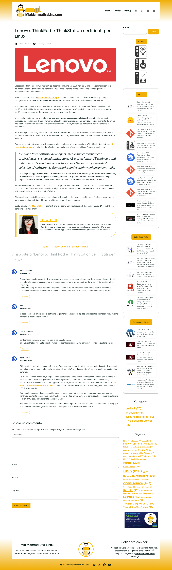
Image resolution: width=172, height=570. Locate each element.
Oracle (140, 487)
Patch (148, 487)
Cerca (126, 27)
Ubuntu (147, 503)
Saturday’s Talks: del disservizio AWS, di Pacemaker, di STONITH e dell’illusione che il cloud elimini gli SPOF (146, 249)
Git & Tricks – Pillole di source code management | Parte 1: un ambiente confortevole (146, 192)
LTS (145, 472)
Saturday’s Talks (141, 237)
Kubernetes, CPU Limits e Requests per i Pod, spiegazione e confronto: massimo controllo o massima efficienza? (145, 157)
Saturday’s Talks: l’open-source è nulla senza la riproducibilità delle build (145, 274)
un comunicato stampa (48, 97)
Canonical (140, 443)
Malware (129, 476)
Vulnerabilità (131, 507)
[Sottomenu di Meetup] (132, 10)
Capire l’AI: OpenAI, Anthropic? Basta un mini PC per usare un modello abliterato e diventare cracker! (145, 106)
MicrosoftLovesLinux (131, 479)
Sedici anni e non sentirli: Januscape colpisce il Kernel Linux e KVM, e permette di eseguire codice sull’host (145, 370)
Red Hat (131, 490)
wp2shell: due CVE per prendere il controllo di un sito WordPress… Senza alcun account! (146, 333)
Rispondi (25, 296)
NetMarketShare (37, 206)
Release (146, 490)
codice (137, 447)
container (147, 447)
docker (138, 453)
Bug (127, 443)
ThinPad (84, 247)
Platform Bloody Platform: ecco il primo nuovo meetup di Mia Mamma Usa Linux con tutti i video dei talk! (146, 219)
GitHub (141, 41)
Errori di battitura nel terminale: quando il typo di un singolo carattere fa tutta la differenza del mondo (145, 205)
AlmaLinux (136, 441)
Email (15, 477)
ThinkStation (73, 247)
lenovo (56, 247)
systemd (137, 500)
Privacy (134, 556)
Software (146, 497)
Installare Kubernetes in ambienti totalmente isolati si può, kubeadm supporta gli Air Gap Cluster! (146, 181)
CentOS (152, 444)
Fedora (149, 453)
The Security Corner (141, 322)
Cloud (127, 447)
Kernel (131, 463)
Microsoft (145, 475)
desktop (127, 453)
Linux (63, 247)
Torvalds (130, 503)
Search (153, 32)
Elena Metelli (48, 220)
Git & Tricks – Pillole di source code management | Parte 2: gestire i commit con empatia (146, 169)
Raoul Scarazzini (22, 553)
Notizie (46, 247)
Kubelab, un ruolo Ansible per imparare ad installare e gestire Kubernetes (146, 145)
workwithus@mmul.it (145, 553)
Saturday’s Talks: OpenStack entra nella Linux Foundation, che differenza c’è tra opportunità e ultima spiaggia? (144, 287)
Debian (144, 450)
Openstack (129, 487)
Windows (146, 507)
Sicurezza (131, 496)
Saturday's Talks (140, 416)
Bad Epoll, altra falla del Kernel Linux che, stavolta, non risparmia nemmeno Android (146, 344)
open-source (137, 483)
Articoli (141, 94)
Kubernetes (132, 466)
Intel (135, 459)
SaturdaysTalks (147, 494)
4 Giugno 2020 (25, 308)
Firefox (127, 456)
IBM (126, 459)
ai (126, 440)
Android (146, 441)
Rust (135, 494)
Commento (17, 434)
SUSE (126, 500)
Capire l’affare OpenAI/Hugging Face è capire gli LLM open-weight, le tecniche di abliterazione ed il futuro (145, 120)
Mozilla (145, 479)
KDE (143, 459)
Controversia (130, 450)
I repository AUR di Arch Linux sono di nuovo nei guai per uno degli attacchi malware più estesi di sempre (146, 384)
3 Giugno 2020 (25, 273)
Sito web (16, 491)
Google (150, 456)
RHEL (126, 494)
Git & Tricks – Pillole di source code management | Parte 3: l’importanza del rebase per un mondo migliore (146, 133)
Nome (15, 464)
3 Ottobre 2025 (26, 360)
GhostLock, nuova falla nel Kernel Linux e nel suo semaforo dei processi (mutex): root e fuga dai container (146, 357)
